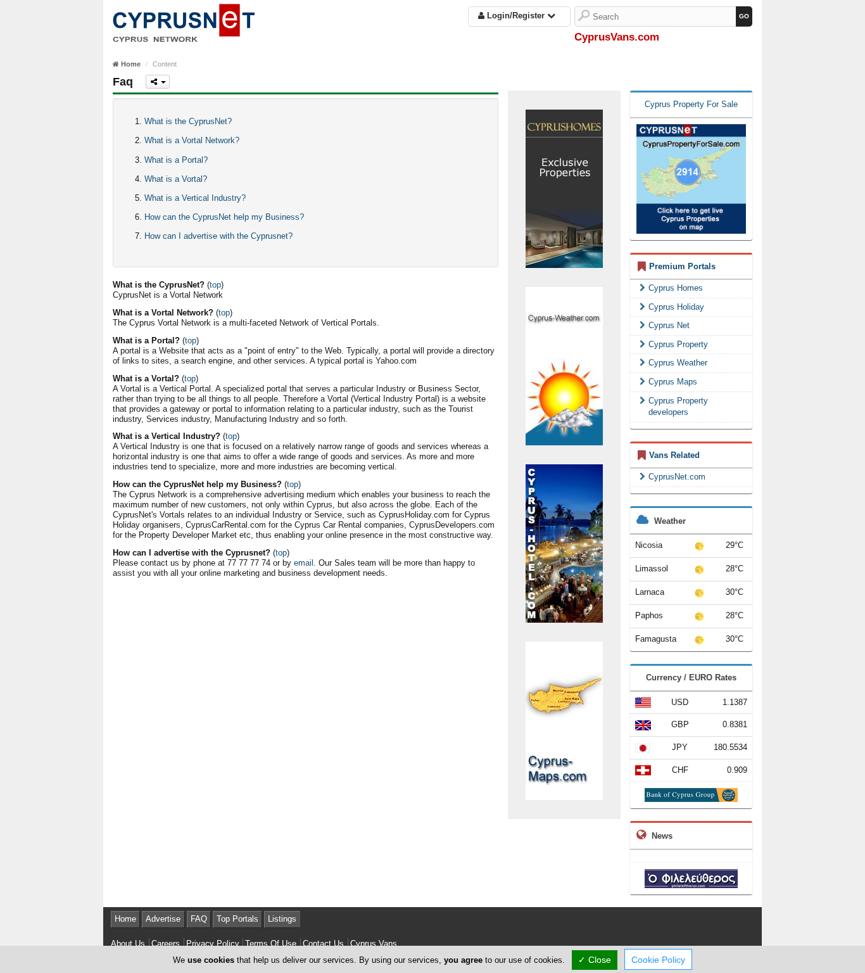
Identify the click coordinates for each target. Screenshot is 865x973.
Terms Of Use (270, 943)
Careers (165, 943)
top (215, 284)
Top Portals (237, 919)
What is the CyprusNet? (188, 121)
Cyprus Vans (373, 943)
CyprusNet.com (676, 476)
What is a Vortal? (175, 179)
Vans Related (674, 455)
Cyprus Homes (675, 288)
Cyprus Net (669, 325)
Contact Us (323, 943)
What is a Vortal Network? (191, 140)
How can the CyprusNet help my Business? (224, 217)
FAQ (199, 919)
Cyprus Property (678, 344)
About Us (128, 943)
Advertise (163, 919)
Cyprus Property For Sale (691, 104)
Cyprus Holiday (676, 307)
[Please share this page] (158, 82)
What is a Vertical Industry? (195, 198)
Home (125, 919)
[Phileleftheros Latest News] (691, 877)
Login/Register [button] (515, 15)
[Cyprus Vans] (184, 20)
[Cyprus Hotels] (564, 542)
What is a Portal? (176, 160)
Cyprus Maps (672, 381)
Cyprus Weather (677, 362)
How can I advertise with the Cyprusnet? (218, 236)
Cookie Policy (658, 960)
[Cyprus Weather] (564, 365)
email (303, 563)
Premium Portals (682, 266)
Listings (282, 919)
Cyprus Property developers (678, 406)
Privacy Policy (212, 943)
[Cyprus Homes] (564, 188)
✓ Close (594, 960)
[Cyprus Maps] (564, 720)
